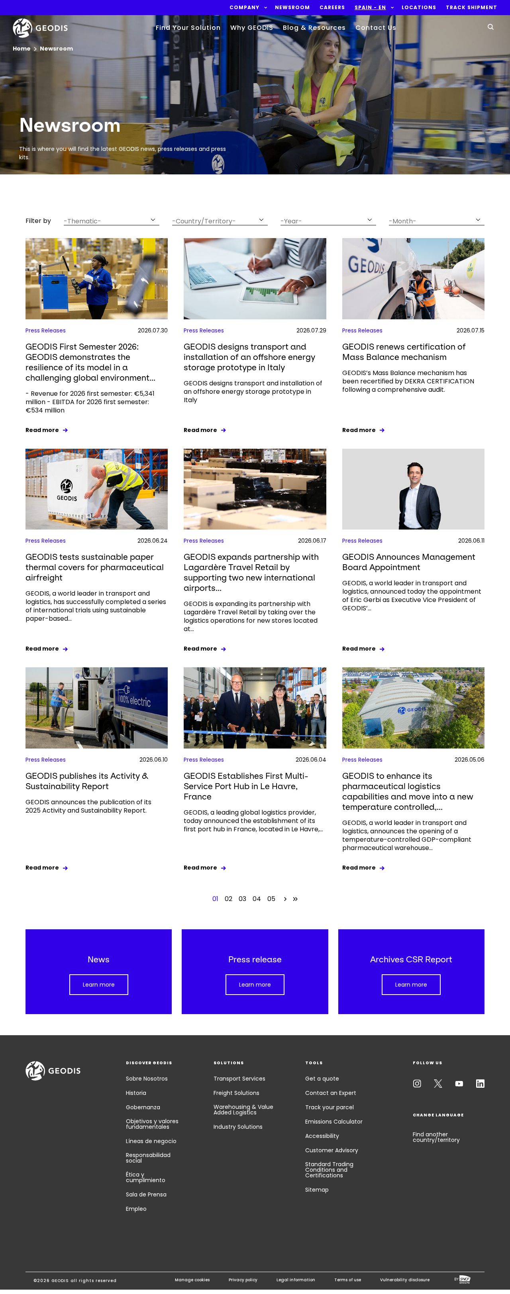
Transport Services (239, 1078)
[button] (244, 7)
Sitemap (317, 1189)
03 (242, 898)
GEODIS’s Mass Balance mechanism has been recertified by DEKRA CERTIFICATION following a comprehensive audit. (408, 381)
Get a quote (322, 1078)
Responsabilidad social (148, 1157)
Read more (42, 430)
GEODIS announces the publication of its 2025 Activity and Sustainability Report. (88, 806)
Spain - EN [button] (370, 7)
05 (271, 898)
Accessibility (322, 1136)
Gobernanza (143, 1107)
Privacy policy (243, 1280)
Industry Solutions (238, 1127)
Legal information (296, 1280)
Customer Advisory (331, 1150)
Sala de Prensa (146, 1194)
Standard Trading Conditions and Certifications (329, 1169)
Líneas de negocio (151, 1141)
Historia (136, 1093)
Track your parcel (329, 1107)
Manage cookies (192, 1280)
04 (257, 898)
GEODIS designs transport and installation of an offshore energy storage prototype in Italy (249, 357)
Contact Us (375, 27)
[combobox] (111, 219)
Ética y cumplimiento (145, 1177)
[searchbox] (106, 221)
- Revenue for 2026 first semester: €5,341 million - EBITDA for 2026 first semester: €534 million (90, 402)
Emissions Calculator (334, 1121)
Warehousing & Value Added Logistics (243, 1109)
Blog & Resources (314, 27)
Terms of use (347, 1280)
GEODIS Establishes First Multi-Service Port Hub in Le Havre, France (246, 786)
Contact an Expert (330, 1093)
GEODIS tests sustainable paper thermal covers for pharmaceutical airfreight (95, 567)
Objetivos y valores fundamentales (152, 1124)
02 (228, 898)
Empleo (136, 1209)
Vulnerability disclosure (405, 1280)
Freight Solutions (236, 1093)
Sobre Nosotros (147, 1078)
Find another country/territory (436, 1137)
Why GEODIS (251, 27)
